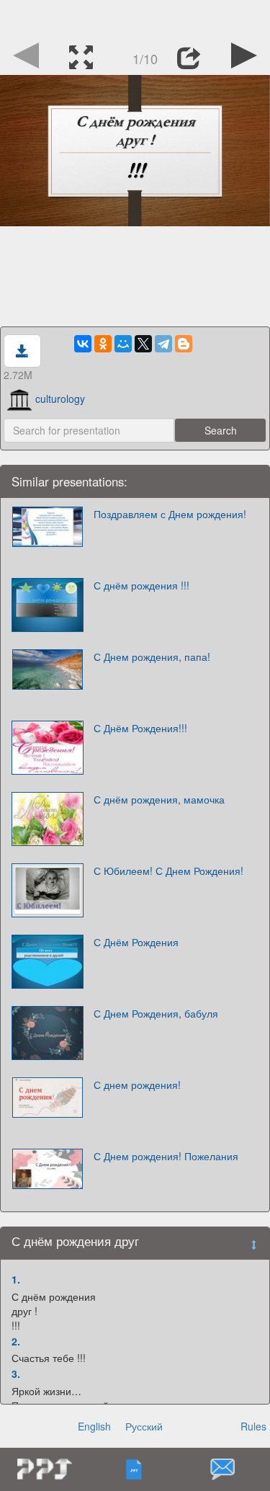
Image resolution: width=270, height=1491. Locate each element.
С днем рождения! (137, 1084)
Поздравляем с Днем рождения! (170, 514)
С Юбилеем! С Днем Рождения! (168, 870)
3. (16, 1373)
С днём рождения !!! (141, 585)
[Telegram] (163, 343)
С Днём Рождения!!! (140, 728)
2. (16, 1341)
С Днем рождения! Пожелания (166, 1156)
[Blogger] (183, 343)
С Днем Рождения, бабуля (156, 1013)
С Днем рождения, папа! (152, 656)
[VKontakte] (82, 343)
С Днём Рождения (136, 942)
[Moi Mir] (123, 343)
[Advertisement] (135, 18)
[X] (143, 343)
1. (16, 1279)
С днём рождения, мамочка (159, 799)
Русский (144, 1426)
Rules (253, 1426)
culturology (60, 398)
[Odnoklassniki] (103, 343)
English (94, 1426)
